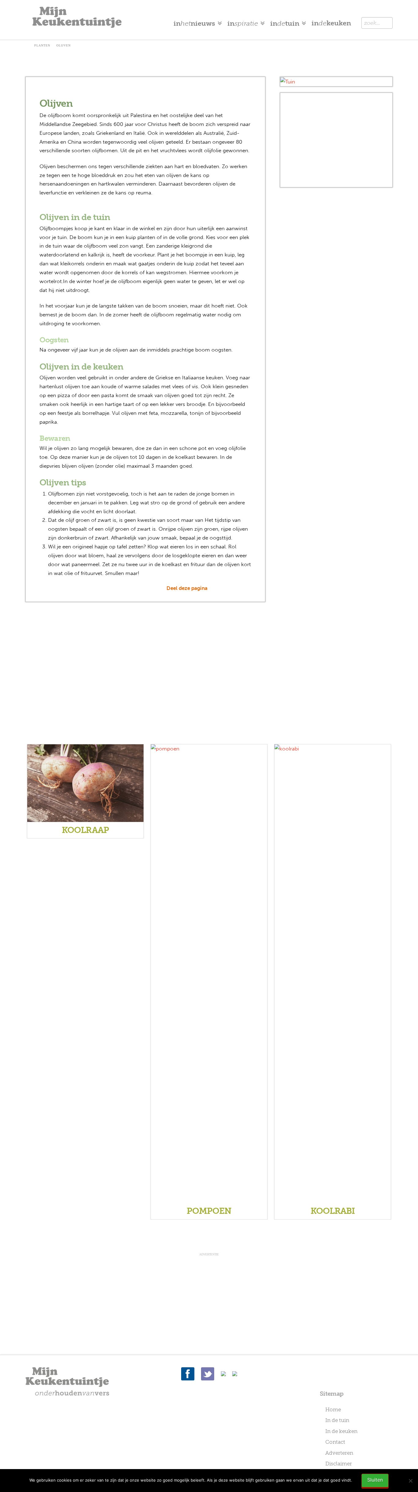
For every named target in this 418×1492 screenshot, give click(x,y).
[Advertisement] (336, 140)
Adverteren (339, 1453)
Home (333, 1409)
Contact (335, 1442)
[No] (410, 1481)
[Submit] (385, 22)
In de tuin (337, 1420)
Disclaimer (338, 1464)
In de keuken (341, 1431)
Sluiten (375, 1480)
